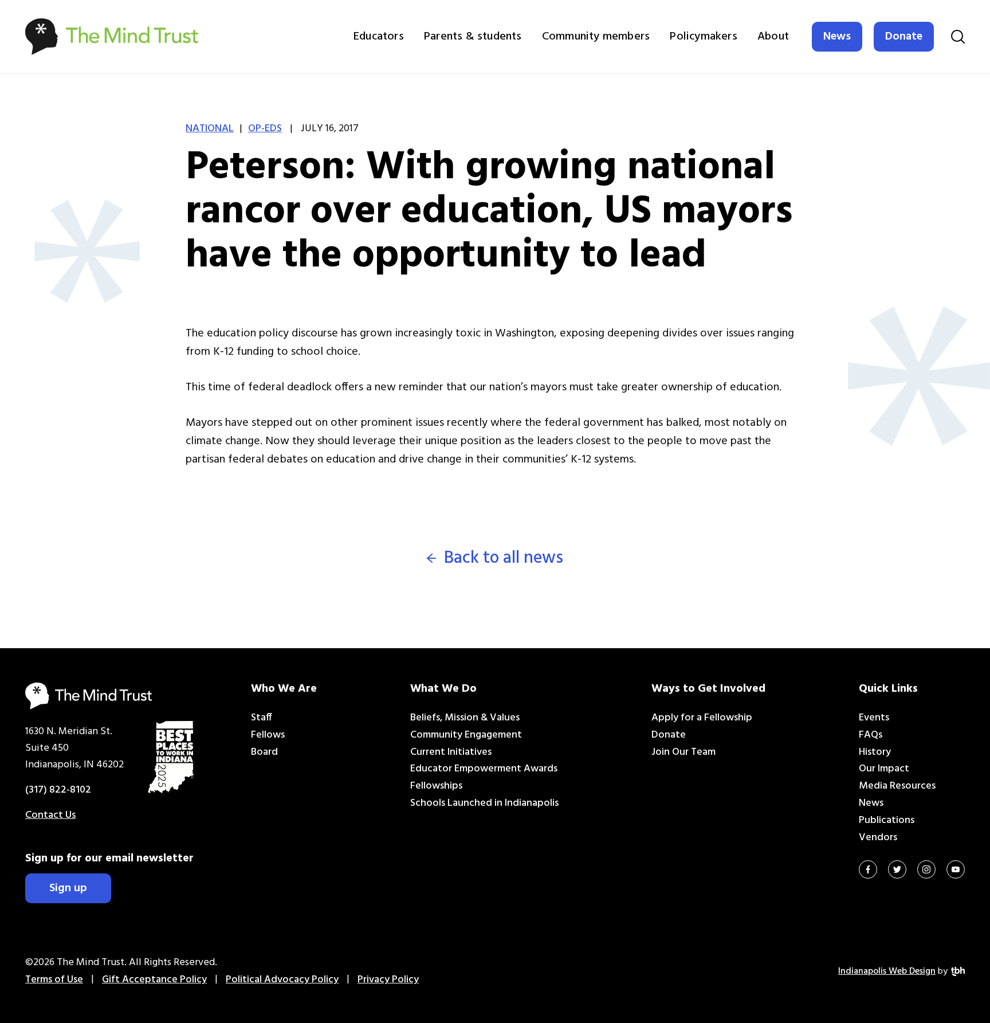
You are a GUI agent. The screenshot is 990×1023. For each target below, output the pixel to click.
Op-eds (265, 128)
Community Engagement (466, 735)
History (875, 752)
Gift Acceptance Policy (154, 979)
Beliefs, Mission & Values (465, 718)
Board (264, 752)
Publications (886, 820)
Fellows (268, 735)
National (210, 128)
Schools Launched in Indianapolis (484, 803)
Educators (378, 37)
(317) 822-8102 (58, 790)
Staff (261, 718)
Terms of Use (54, 979)
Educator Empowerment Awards (483, 769)
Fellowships (436, 786)
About (773, 37)
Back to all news (503, 558)
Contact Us (50, 815)
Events (874, 718)
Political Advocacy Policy (282, 979)
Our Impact (884, 769)
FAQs (870, 735)
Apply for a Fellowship (701, 718)
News (837, 37)
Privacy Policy (388, 979)
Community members (596, 37)
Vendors (878, 837)
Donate (903, 37)
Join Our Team (683, 752)
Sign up (68, 888)
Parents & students (473, 37)
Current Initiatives (451, 752)
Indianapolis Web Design (887, 971)
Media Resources (897, 786)
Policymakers (703, 37)
